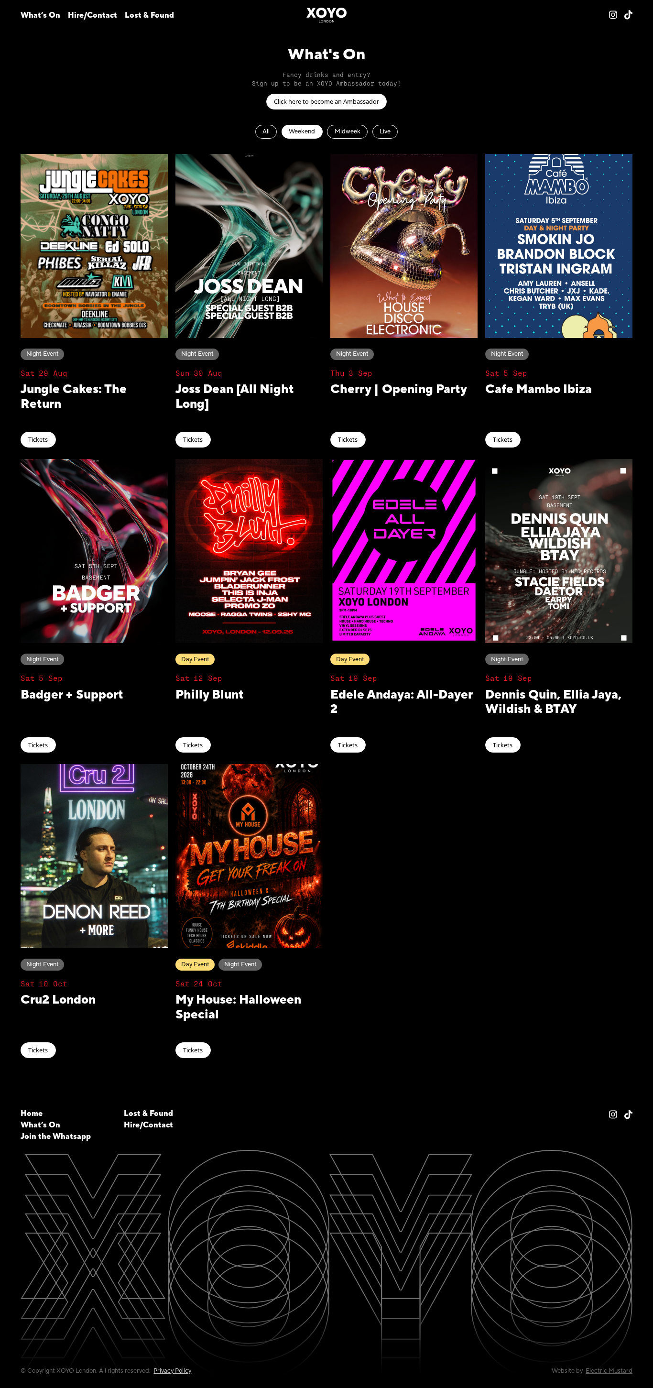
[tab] (266, 132)
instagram (613, 14)
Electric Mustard (609, 1371)
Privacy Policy (172, 1371)
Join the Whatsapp (56, 1136)
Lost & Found (149, 15)
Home (32, 1113)
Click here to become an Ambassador (326, 101)
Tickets (38, 439)
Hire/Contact (92, 15)
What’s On (40, 15)
